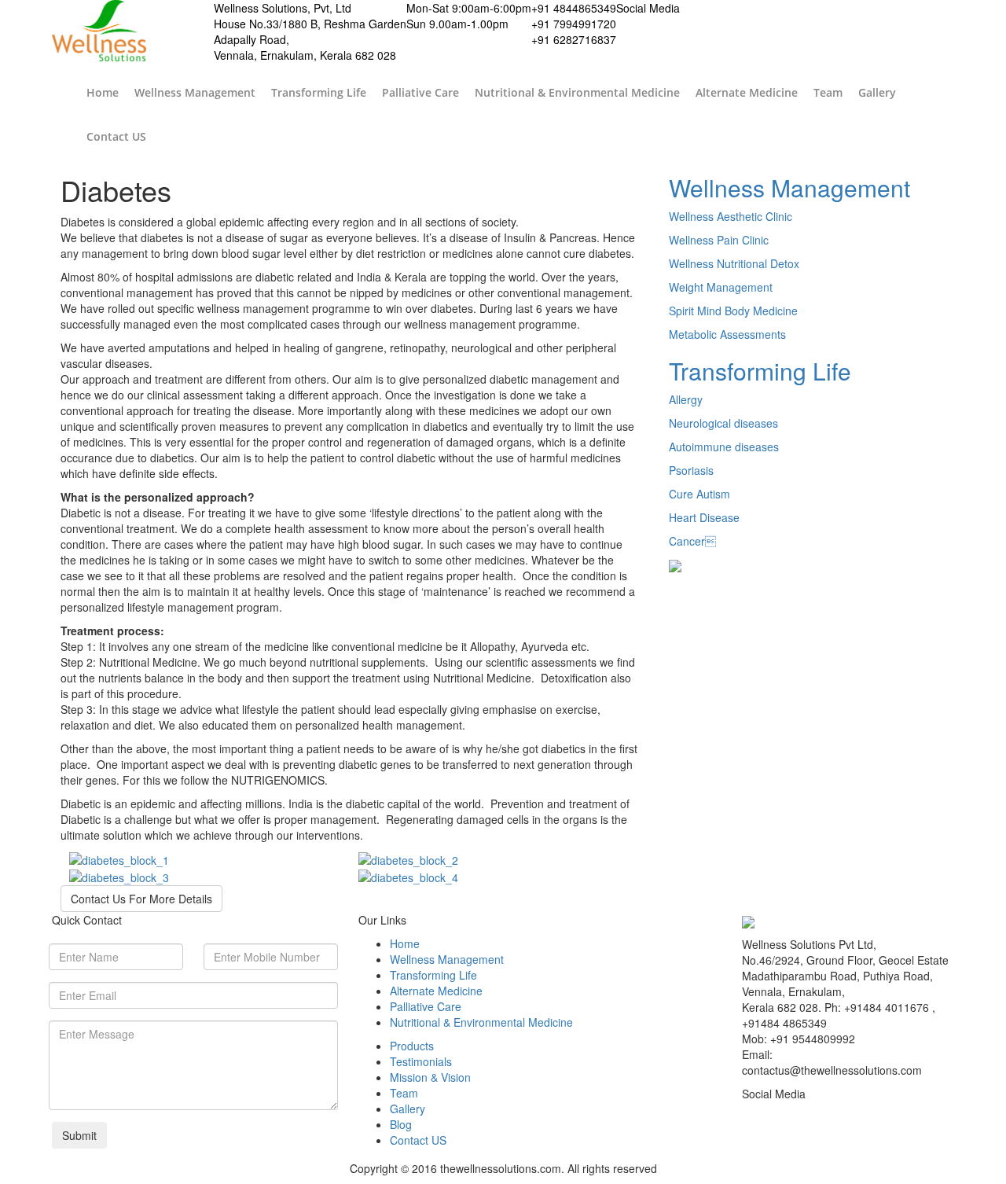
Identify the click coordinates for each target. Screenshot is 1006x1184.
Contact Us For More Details (141, 898)
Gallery (877, 92)
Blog (401, 1124)
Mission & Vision (430, 1077)
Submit (79, 1135)
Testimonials (421, 1061)
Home (102, 92)
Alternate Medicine (747, 92)
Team (828, 92)
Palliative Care (420, 92)
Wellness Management (194, 92)
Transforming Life (318, 92)
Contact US (116, 136)
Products (412, 1045)
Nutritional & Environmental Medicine (577, 92)
